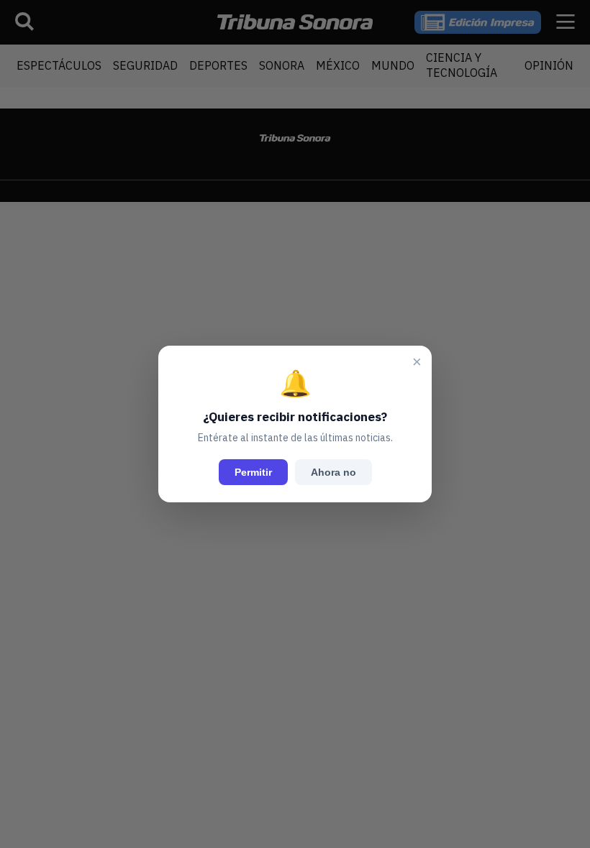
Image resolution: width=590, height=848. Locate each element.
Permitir (253, 472)
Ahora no (333, 472)
